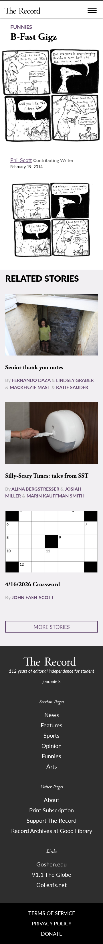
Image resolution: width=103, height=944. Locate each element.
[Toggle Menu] (92, 11)
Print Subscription (51, 810)
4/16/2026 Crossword (32, 584)
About (51, 800)
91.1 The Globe (51, 874)
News (51, 715)
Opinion (51, 746)
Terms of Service (51, 913)
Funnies (51, 756)
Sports (51, 735)
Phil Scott (21, 159)
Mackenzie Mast (30, 387)
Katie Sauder (72, 387)
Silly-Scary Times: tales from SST (46, 476)
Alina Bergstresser (35, 488)
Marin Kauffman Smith (55, 495)
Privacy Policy (52, 923)
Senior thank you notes (34, 368)
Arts (51, 766)
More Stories (51, 626)
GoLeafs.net (51, 885)
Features (51, 725)
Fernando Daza (31, 380)
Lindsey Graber (75, 380)
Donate (51, 933)
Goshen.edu (51, 864)
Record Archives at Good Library (51, 831)
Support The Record (51, 820)
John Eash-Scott (33, 597)
